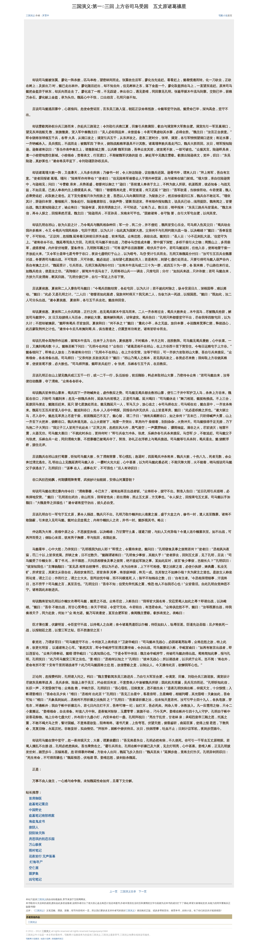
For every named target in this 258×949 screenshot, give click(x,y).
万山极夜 (35, 844)
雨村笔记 (35, 850)
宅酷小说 (223, 15)
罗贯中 (45, 15)
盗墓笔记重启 (38, 804)
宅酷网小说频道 (32, 939)
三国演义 (30, 15)
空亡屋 (34, 867)
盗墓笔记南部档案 (42, 815)
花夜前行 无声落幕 (42, 856)
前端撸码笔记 (57, 939)
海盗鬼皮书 (37, 821)
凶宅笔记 (35, 879)
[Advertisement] (129, 50)
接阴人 (34, 827)
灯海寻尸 (35, 862)
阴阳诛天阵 (37, 833)
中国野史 (35, 810)
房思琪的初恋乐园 (42, 839)
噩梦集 (34, 873)
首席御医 (35, 798)
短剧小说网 (45, 939)
